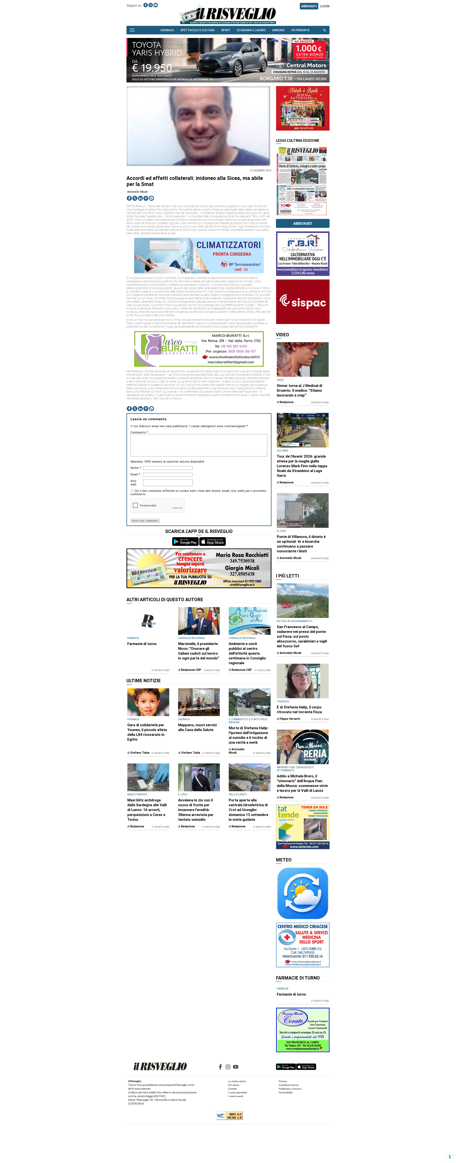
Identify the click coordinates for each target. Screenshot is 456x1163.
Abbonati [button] (302, 223)
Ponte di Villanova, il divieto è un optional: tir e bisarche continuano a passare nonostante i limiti (301, 544)
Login (325, 6)
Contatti (232, 1088)
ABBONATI (309, 6)
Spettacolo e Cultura (197, 30)
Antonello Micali (137, 191)
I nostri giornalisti (237, 1092)
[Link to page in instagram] (150, 5)
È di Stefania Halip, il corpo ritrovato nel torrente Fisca (299, 709)
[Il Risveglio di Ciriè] (228, 14)
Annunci (278, 30)
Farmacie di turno (142, 644)
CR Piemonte (300, 30)
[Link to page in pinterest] (145, 198)
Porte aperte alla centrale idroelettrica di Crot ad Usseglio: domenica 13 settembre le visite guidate (248, 810)
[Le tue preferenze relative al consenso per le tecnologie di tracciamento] (449, 1156)
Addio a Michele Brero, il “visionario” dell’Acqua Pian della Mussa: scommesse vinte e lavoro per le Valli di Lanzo (302, 783)
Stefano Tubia (139, 752)
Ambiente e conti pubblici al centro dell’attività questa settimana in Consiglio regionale (247, 653)
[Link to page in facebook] (145, 5)
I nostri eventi (235, 1096)
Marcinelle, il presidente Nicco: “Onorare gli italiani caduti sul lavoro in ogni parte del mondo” (198, 651)
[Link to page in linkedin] (140, 198)
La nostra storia (237, 1081)
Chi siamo (233, 1085)
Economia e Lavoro (251, 30)
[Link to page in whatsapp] (151, 198)
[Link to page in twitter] (134, 198)
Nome (136, 468)
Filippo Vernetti (290, 719)
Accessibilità (285, 1092)
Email (135, 474)
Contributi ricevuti (288, 1085)
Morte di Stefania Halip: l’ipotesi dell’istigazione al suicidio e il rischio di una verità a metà (248, 735)
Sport (225, 30)
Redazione (137, 826)
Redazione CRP (191, 670)
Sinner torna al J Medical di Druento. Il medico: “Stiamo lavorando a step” (299, 390)
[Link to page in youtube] (155, 5)
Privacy (283, 1081)
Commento (139, 432)
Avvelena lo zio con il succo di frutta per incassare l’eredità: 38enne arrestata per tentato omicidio (195, 810)
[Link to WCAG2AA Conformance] (228, 1116)
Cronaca (167, 30)
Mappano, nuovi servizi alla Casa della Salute (197, 727)
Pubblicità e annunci (290, 1088)
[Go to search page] (324, 30)
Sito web (133, 482)
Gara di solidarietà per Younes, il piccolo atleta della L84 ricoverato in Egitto (147, 732)
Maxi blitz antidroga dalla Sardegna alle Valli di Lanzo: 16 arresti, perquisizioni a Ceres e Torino (147, 810)
